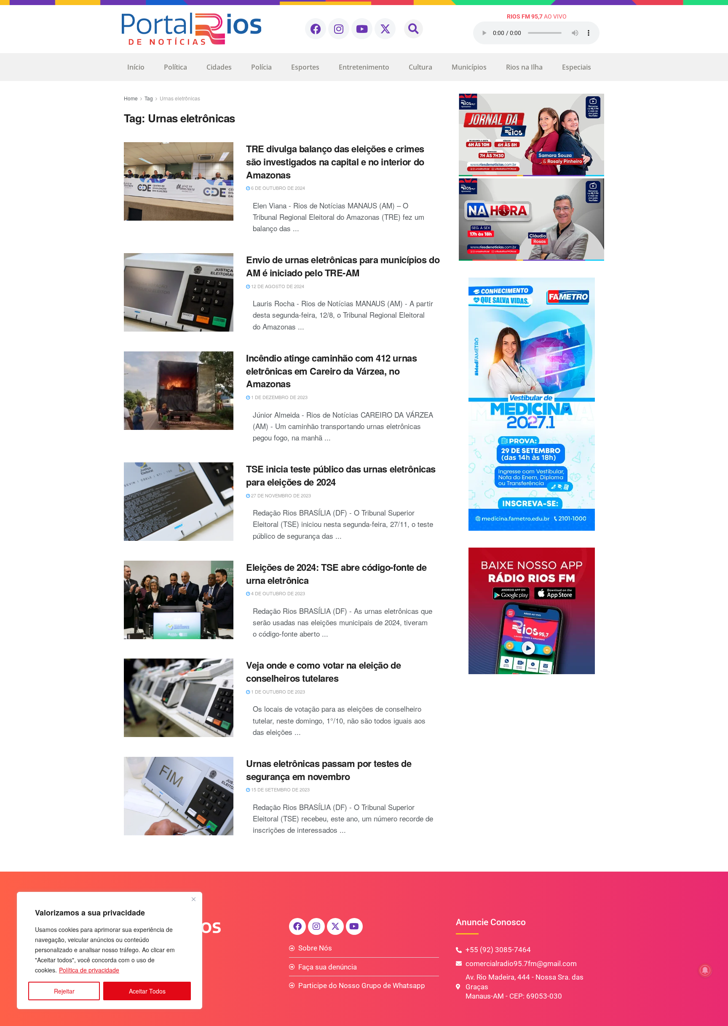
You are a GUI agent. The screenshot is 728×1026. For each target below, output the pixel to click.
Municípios (469, 67)
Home (131, 98)
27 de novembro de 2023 (280, 495)
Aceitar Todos (147, 991)
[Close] (193, 899)
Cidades (219, 67)
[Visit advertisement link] (531, 177)
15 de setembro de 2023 (280, 789)
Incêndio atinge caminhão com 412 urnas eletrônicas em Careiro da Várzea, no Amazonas (331, 371)
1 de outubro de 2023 (277, 691)
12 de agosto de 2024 (277, 286)
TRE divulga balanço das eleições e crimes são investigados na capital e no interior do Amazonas (335, 161)
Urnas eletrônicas (180, 98)
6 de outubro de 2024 (277, 187)
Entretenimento (364, 67)
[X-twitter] (385, 28)
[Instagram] (338, 28)
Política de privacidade (89, 970)
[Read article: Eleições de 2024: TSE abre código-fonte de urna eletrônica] (178, 600)
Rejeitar (64, 991)
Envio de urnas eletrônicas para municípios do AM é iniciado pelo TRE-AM (342, 266)
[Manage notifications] (705, 970)
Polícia (261, 67)
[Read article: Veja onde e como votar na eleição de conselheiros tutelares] (178, 698)
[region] (109, 950)
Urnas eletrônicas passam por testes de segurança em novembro (328, 769)
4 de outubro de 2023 (277, 593)
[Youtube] (361, 28)
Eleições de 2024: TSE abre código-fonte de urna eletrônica (336, 573)
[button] (413, 28)
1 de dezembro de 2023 (279, 397)
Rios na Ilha (524, 67)
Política (175, 67)
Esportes (305, 67)
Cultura (420, 67)
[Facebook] (315, 28)
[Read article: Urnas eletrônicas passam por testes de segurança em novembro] (178, 796)
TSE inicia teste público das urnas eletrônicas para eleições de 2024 (341, 475)
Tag (149, 98)
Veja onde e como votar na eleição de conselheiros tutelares (323, 671)
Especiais (576, 67)
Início (136, 67)
